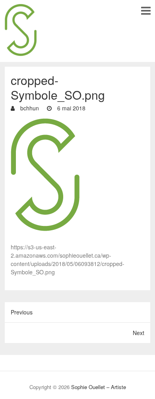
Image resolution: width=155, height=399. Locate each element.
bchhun (29, 108)
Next (138, 333)
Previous (22, 312)
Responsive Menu (145, 10)
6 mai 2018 (70, 108)
